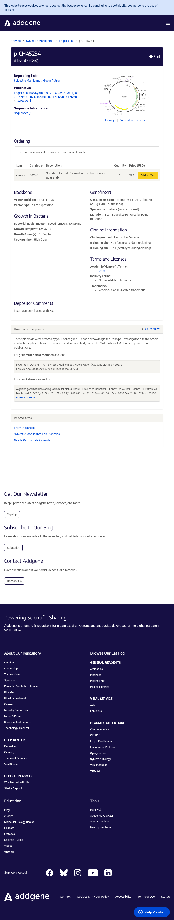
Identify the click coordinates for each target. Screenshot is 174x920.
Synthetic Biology (100, 759)
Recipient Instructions (17, 722)
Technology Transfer (16, 728)
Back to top (150, 328)
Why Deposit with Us (16, 782)
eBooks (8, 816)
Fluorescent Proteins (102, 747)
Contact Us (14, 581)
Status (165, 896)
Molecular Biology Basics (19, 822)
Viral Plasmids (98, 765)
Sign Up (12, 514)
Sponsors (10, 680)
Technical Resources (16, 758)
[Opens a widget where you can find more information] (152, 912)
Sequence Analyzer (101, 815)
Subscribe (13, 547)
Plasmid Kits (97, 680)
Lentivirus (96, 711)
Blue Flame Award (15, 698)
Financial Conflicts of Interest (21, 686)
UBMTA (103, 270)
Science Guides (13, 839)
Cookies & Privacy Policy (93, 896)
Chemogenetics (99, 729)
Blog (7, 810)
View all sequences (132, 120)
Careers (9, 704)
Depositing (10, 746)
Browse (16, 41)
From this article (24, 428)
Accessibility (123, 896)
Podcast (9, 827)
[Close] (166, 5)
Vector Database (100, 821)
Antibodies (96, 669)
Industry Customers (16, 710)
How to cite (22, 100)
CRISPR (95, 735)
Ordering (9, 752)
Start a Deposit (13, 788)
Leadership (11, 668)
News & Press (12, 716)
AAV (92, 705)
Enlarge (110, 120)
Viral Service (11, 764)
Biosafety (10, 692)
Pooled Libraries (99, 686)
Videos (8, 845)
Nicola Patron (52, 80)
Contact (65, 896)
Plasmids (95, 674)
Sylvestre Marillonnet (39, 41)
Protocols (10, 833)
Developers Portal (100, 827)
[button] (168, 23)
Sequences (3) (23, 113)
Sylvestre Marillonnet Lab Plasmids (37, 434)
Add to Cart (148, 175)
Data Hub (95, 809)
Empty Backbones (101, 741)
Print (156, 56)
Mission (9, 662)
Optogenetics (98, 753)
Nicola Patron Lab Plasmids (32, 440)
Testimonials (12, 674)
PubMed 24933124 (27, 397)
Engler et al (66, 41)
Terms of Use (146, 896)
